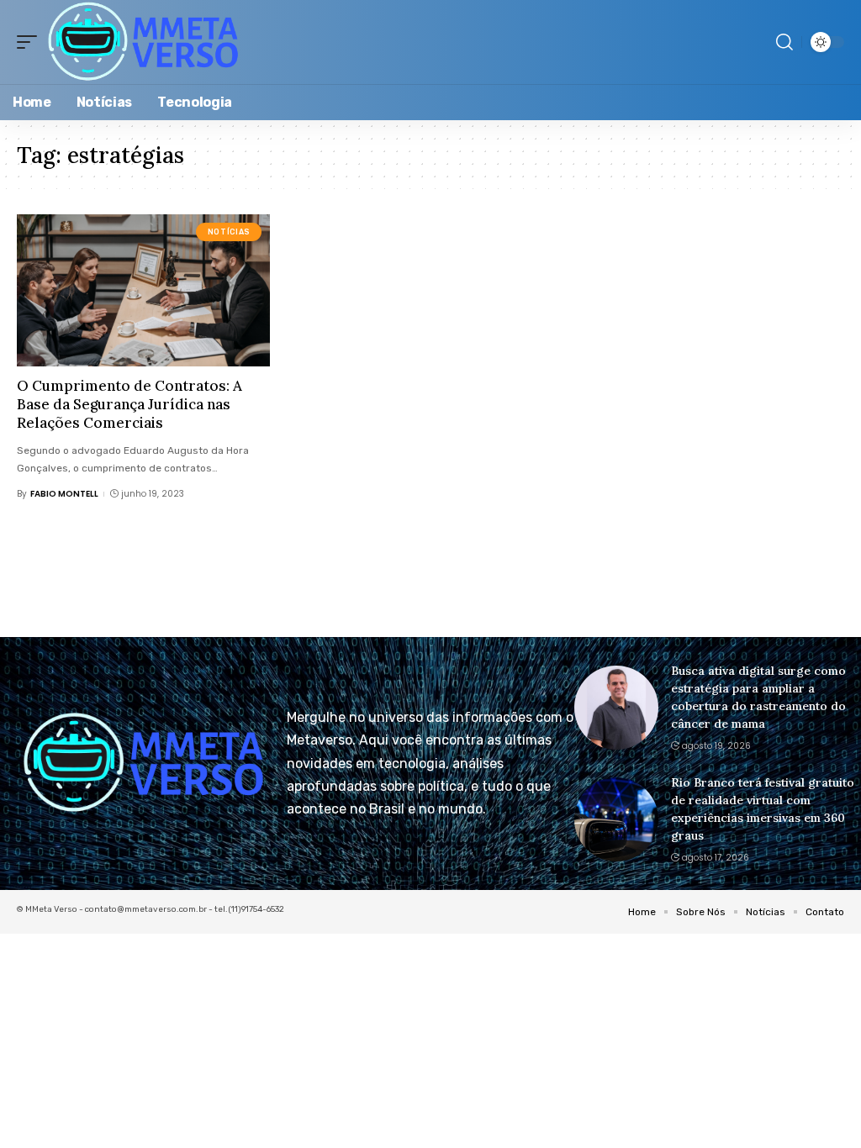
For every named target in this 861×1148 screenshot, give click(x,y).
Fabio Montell (64, 493)
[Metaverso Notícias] (143, 42)
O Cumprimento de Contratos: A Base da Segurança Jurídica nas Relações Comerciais (129, 404)
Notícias (229, 232)
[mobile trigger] (31, 42)
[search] (784, 42)
